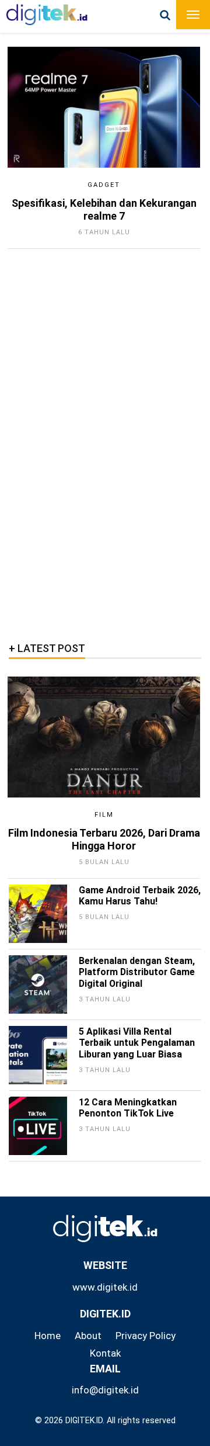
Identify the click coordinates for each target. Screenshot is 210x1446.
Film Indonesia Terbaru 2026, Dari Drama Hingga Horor (104, 839)
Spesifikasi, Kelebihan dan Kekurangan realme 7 (104, 209)
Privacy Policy (146, 1335)
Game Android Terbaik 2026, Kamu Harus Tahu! (140, 896)
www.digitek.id (105, 1287)
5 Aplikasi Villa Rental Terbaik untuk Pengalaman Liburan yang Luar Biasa (137, 1043)
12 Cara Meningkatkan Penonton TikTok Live (128, 1108)
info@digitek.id (105, 1390)
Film (104, 815)
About (88, 1335)
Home (47, 1335)
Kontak (105, 1353)
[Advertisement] (102, 441)
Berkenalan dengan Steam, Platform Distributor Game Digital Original (137, 972)
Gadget (104, 185)
